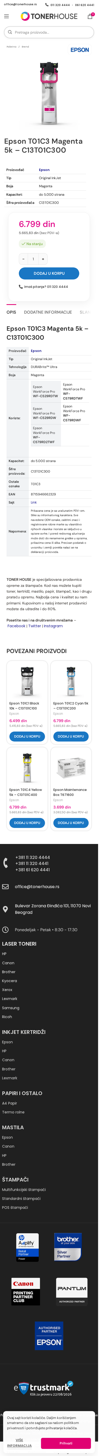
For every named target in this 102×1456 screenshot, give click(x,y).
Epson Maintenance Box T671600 (70, 792)
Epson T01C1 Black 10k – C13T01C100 (24, 706)
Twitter (34, 626)
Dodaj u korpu (49, 273)
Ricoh (7, 1016)
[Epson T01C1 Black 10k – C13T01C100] (27, 681)
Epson (44, 169)
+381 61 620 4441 (32, 870)
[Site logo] (49, 16)
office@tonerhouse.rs (20, 4)
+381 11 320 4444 (32, 857)
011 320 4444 (60, 5)
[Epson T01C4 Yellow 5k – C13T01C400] (27, 768)
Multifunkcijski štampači (24, 1189)
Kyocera (9, 980)
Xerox (7, 989)
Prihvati (66, 1443)
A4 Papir (9, 1103)
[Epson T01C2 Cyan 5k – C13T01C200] (71, 681)
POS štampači (15, 1207)
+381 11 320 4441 (31, 864)
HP (4, 953)
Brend (25, 46)
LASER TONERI (19, 943)
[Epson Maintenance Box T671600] (71, 768)
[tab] (11, 311)
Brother (8, 972)
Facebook (16, 626)
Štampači (15, 1179)
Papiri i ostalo (22, 1093)
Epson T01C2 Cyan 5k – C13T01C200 (70, 706)
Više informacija (19, 1443)
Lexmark (9, 998)
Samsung (10, 1008)
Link (34, 502)
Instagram (53, 626)
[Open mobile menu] (6, 16)
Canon (8, 963)
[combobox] (49, 32)
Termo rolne (13, 1112)
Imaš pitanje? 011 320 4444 (46, 286)
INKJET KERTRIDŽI (24, 1032)
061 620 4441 (84, 5)
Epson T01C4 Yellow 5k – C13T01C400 (25, 792)
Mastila (13, 1127)
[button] (27, 737)
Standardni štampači (21, 1198)
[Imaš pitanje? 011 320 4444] (21, 287)
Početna (11, 46)
